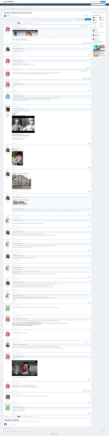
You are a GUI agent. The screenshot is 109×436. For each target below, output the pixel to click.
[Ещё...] (89, 26)
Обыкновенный (8, 305)
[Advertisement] (99, 65)
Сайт (5, 4)
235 (10, 416)
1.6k (8, 33)
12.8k (8, 361)
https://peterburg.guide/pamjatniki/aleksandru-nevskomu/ (34, 322)
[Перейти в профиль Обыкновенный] (8, 309)
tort (7, 46)
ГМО (8, 217)
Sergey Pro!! (22, 28)
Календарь (8, 6)
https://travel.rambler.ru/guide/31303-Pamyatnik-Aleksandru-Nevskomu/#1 (22, 325)
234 (8, 416)
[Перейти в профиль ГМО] (8, 220)
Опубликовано (16, 26)
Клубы (19, 4)
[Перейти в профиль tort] (8, 49)
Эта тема (101, 4)
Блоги (16, 6)
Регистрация (103, 1)
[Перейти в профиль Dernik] (5, 16)
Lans (8, 26)
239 (18, 416)
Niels (8, 93)
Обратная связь (52, 433)
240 (20, 416)
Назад (7, 416)
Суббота (21, 356)
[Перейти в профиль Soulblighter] (8, 109)
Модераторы (20, 6)
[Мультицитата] (14, 42)
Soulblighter (7, 106)
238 (16, 416)
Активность (8, 4)
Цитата (17, 42)
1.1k (8, 53)
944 (8, 412)
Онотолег (103, 19)
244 (28, 416)
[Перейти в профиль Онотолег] (100, 20)
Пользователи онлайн (27, 6)
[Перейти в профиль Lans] (8, 29)
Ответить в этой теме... (12, 424)
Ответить (87, 19)
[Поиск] (105, 4)
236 (12, 416)
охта (8, 394)
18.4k (8, 401)
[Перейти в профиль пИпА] (93, 20)
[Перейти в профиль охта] (8, 397)
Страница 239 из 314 (37, 416)
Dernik (9, 15)
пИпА (95, 19)
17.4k (8, 248)
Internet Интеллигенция (15, 16)
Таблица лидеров (34, 6)
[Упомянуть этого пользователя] (12, 42)
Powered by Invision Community (54, 434)
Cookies (57, 433)
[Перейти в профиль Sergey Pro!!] (8, 85)
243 (26, 416)
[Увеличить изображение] (14, 114)
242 (24, 416)
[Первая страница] (4, 23)
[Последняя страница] (32, 23)
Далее (31, 416)
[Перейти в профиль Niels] (8, 97)
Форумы (4, 6)
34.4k (8, 349)
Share (82, 15)
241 (22, 416)
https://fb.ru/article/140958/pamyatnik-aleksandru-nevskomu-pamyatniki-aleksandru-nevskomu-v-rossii (26, 324)
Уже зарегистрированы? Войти (94, 1)
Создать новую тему (80, 19)
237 (14, 416)
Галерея (13, 6)
